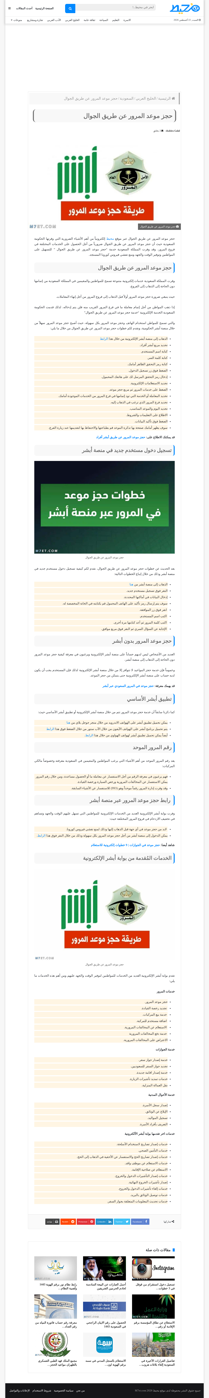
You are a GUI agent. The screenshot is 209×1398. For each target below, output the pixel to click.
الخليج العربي (72, 20)
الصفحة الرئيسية (44, 8)
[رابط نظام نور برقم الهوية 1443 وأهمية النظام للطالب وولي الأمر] (55, 1268)
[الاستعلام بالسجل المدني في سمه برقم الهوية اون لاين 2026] (104, 1345)
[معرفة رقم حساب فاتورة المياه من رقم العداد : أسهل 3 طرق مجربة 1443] (55, 1306)
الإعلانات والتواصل (19, 1390)
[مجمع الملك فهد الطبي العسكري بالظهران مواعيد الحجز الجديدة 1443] (55, 1345)
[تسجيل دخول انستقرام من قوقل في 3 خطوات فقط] (153, 1268)
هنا (131, 584)
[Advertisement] (104, 56)
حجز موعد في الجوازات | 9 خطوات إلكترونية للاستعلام (125, 845)
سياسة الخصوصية (63, 1390)
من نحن (80, 1390)
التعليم (115, 20)
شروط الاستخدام (41, 1390)
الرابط (104, 338)
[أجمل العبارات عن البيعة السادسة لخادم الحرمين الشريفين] (104, 1268)
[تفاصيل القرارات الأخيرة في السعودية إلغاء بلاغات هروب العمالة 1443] (153, 1345)
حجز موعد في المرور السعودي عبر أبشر (128, 686)
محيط (110, 238)
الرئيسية (165, 98)
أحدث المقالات (24, 8)
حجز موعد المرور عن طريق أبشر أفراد (120, 437)
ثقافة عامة (89, 20)
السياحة (103, 20)
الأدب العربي (54, 20)
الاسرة (127, 20)
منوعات (17, 20)
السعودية (126, 98)
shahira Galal (173, 130)
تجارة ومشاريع (35, 20)
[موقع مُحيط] (184, 8)
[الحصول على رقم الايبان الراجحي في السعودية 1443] (104, 1306)
